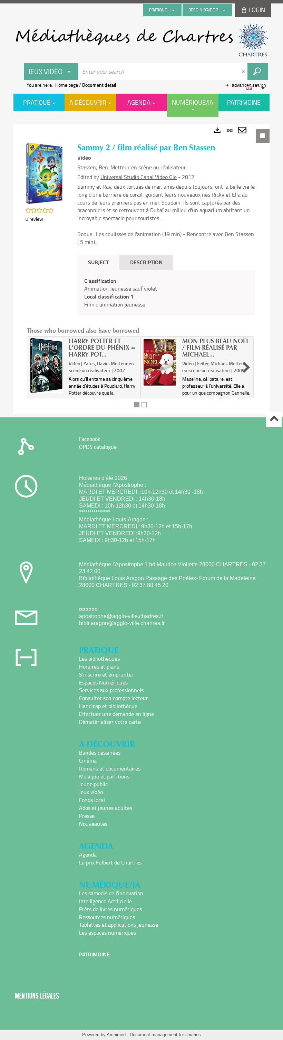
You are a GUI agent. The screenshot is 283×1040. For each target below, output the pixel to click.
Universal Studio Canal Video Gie (138, 177)
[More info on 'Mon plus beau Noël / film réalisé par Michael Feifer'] (160, 362)
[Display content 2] (144, 404)
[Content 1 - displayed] (136, 404)
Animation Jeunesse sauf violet (120, 288)
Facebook (89, 439)
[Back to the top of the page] (274, 419)
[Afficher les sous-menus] (173, 10)
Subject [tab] (98, 262)
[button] (45, 172)
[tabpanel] (141, 269)
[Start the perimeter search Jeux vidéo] (257, 71)
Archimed (116, 1034)
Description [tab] (146, 262)
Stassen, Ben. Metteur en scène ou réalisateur (131, 167)
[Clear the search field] (244, 71)
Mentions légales (37, 995)
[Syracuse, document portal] (141, 40)
